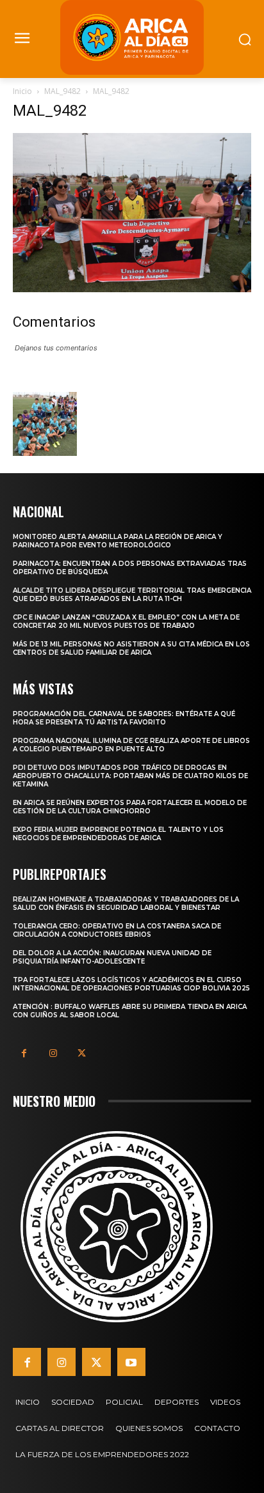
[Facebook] (24, 1053)
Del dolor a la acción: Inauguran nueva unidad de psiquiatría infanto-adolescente (112, 957)
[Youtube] (131, 1362)
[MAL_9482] (132, 288)
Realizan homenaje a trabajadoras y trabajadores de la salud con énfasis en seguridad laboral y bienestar (126, 903)
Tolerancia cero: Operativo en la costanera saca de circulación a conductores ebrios (117, 930)
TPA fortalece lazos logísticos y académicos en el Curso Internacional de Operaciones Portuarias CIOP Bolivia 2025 (131, 984)
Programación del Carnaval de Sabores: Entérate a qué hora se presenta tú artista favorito (124, 718)
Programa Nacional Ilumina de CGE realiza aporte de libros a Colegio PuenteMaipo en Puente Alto (131, 745)
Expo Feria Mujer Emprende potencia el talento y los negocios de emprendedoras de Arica (118, 833)
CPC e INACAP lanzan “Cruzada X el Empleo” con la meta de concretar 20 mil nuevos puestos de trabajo (126, 621)
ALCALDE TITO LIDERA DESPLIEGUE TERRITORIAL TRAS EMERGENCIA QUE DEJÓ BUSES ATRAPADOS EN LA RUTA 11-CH (132, 594)
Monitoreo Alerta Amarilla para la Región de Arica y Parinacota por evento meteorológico (117, 541)
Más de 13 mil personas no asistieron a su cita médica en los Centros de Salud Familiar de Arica (131, 648)
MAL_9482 (62, 91)
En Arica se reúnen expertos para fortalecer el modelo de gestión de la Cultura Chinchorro (130, 807)
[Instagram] (53, 1053)
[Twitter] (81, 1053)
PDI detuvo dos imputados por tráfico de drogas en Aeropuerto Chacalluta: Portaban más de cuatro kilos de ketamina (130, 775)
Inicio (22, 91)
